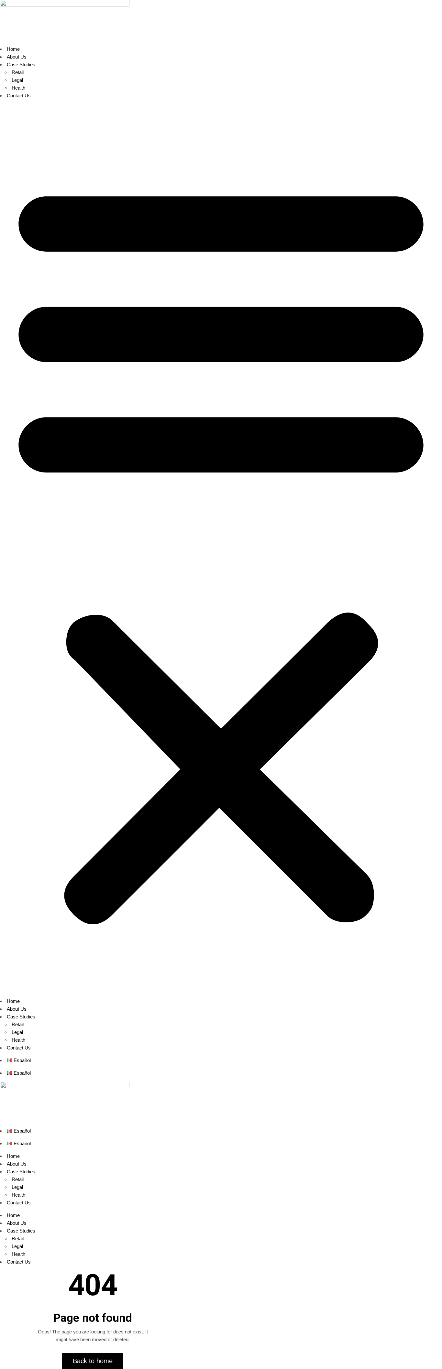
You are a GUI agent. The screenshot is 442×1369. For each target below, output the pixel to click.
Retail (18, 72)
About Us (17, 57)
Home (13, 49)
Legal (17, 80)
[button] (221, 548)
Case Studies (21, 64)
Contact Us (19, 95)
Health (18, 88)
